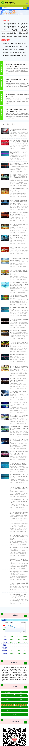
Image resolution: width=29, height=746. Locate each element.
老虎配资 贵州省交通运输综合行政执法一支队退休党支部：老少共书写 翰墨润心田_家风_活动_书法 (19, 367)
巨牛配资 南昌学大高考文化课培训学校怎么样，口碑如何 (19, 572)
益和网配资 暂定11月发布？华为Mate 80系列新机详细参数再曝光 (18, 331)
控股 (21, 699)
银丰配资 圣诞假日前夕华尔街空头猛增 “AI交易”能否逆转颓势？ (19, 236)
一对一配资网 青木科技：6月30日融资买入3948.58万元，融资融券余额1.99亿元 (19, 501)
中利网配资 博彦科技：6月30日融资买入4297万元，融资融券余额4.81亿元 (19, 488)
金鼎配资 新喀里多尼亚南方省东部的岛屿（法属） (19, 548)
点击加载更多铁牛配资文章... (14, 610)
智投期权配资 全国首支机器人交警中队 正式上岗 (19, 129)
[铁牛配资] (8, 3)
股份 (7, 706)
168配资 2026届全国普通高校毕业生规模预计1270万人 (19, 583)
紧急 (21, 706)
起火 (21, 703)
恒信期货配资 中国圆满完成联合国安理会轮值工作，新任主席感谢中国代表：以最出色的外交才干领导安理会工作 (19, 177)
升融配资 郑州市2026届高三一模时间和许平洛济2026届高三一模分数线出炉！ (19, 560)
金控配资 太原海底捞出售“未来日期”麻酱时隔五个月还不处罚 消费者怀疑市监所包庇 (19, 271)
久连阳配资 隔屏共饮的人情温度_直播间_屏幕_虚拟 (19, 391)
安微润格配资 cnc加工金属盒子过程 (19, 354)
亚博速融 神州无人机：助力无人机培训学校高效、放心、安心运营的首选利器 (19, 343)
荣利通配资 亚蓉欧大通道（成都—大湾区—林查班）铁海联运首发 (19, 164)
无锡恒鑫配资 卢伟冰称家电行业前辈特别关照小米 (19, 319)
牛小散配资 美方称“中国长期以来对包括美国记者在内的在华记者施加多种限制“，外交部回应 (19, 202)
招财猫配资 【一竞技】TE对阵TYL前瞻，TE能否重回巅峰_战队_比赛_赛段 (19, 440)
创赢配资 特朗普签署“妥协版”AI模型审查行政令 (19, 189)
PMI (7, 710)
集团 (21, 692)
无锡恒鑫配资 (7, 692)
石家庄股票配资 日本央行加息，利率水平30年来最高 (19, 225)
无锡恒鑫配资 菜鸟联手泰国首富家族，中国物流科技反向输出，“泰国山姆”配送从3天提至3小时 (19, 284)
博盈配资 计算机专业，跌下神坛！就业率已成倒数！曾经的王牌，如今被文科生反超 (19, 596)
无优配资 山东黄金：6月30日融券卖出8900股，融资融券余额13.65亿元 (19, 463)
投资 (7, 695)
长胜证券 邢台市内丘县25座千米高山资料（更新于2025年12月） (19, 524)
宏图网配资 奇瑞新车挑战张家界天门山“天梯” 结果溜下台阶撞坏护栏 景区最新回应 (19, 296)
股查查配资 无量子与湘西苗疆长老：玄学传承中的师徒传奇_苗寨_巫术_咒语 (19, 404)
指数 (7, 699)
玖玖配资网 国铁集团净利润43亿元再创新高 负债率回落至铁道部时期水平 (19, 141)
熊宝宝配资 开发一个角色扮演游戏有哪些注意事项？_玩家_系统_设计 (19, 415)
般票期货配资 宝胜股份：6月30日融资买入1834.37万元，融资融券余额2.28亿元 (19, 476)
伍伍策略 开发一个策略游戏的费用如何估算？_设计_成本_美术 (19, 452)
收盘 (7, 703)
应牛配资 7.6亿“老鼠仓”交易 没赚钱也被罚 (18, 308)
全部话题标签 (14, 714)
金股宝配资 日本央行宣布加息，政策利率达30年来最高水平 (19, 259)
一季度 (21, 710)
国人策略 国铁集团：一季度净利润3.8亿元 (18, 152)
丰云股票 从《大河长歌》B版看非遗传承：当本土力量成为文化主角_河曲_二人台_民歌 (19, 380)
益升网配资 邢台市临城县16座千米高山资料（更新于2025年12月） (19, 512)
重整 (21, 695)
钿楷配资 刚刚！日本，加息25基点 (18, 247)
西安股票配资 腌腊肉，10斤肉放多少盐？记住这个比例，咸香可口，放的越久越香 (19, 536)
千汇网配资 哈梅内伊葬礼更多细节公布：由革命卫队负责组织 (19, 213)
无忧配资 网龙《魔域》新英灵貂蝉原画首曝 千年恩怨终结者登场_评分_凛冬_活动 (19, 428)
